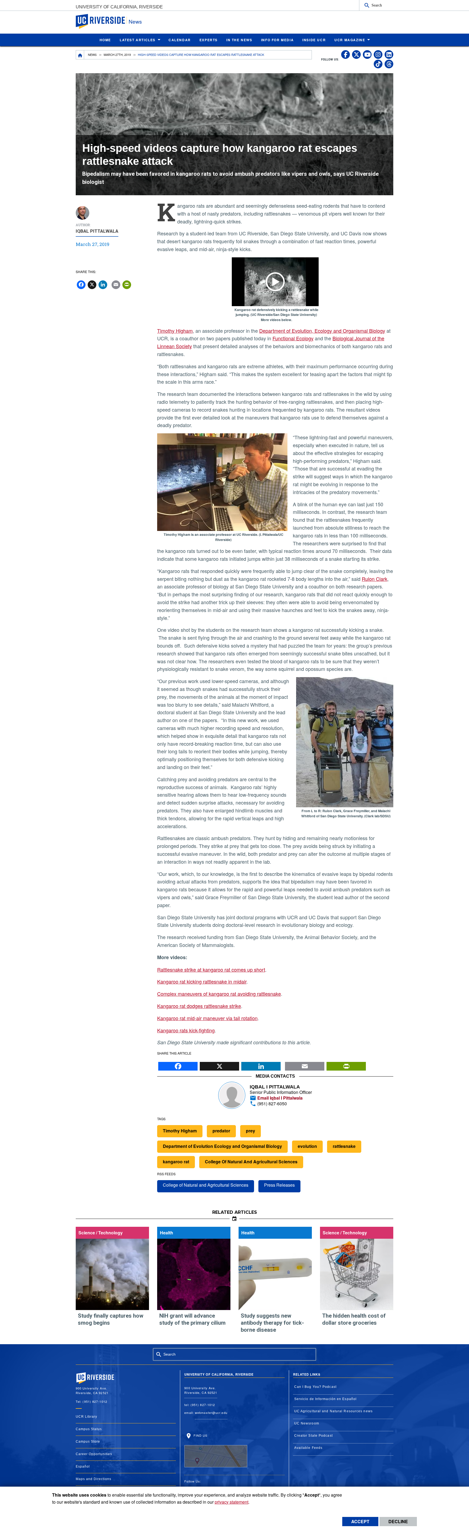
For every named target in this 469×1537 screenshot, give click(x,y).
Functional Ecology (292, 338)
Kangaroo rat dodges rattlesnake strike (199, 1005)
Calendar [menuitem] (180, 39)
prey (250, 1131)
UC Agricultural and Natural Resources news (333, 1411)
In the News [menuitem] (239, 39)
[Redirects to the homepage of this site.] (80, 54)
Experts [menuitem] (208, 39)
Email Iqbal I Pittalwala (279, 1098)
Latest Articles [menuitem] (138, 39)
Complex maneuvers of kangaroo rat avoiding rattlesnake (219, 993)
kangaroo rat (176, 1161)
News (135, 21)
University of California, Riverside (119, 7)
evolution (307, 1146)
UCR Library (86, 1416)
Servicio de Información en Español (325, 1399)
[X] (219, 1064)
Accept (360, 1521)
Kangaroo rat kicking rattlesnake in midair (201, 981)
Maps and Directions (93, 1479)
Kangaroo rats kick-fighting (186, 1030)
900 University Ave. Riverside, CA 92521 (200, 1390)
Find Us (199, 1435)
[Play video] (275, 282)
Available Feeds (308, 1448)
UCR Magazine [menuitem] (349, 39)
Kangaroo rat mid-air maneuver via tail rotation (207, 1018)
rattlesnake (344, 1146)
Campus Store (88, 1441)
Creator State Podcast (313, 1435)
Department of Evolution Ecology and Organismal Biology (222, 1146)
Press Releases (279, 1185)
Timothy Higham (175, 330)
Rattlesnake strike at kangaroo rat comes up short (211, 969)
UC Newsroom (306, 1423)
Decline (398, 1521)
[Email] (304, 1064)
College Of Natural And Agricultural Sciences (251, 1161)
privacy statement (231, 1502)
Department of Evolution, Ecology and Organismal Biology (322, 330)
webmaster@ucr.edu (211, 1412)
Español (83, 1466)
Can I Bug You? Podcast (315, 1387)
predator (221, 1131)
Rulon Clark (374, 578)
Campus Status (89, 1429)
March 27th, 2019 (117, 54)
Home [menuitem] (105, 39)
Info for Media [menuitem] (277, 39)
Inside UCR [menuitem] (314, 39)
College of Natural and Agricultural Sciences (205, 1185)
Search (377, 5)
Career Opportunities (94, 1454)
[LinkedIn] (261, 1064)
